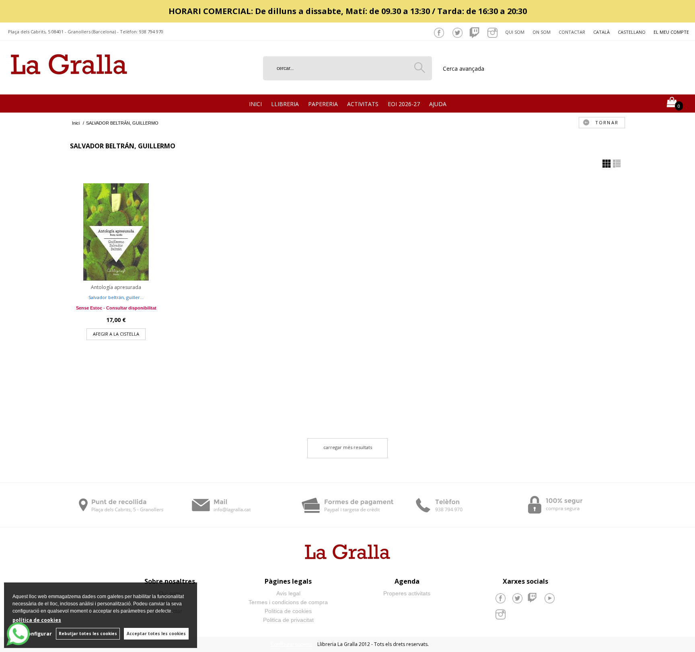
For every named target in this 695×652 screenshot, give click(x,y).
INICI (255, 104)
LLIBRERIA (285, 104)
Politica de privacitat (288, 620)
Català (601, 32)
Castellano (632, 32)
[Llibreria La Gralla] (69, 84)
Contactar (572, 32)
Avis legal (288, 593)
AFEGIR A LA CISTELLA (116, 334)
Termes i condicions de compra (288, 602)
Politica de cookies (288, 611)
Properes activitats (406, 593)
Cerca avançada (463, 68)
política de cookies (36, 620)
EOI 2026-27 (404, 104)
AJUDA (437, 104)
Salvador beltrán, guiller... (116, 297)
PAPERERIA (323, 104)
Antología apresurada (116, 287)
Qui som (514, 32)
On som (542, 32)
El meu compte (671, 32)
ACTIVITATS (362, 104)
